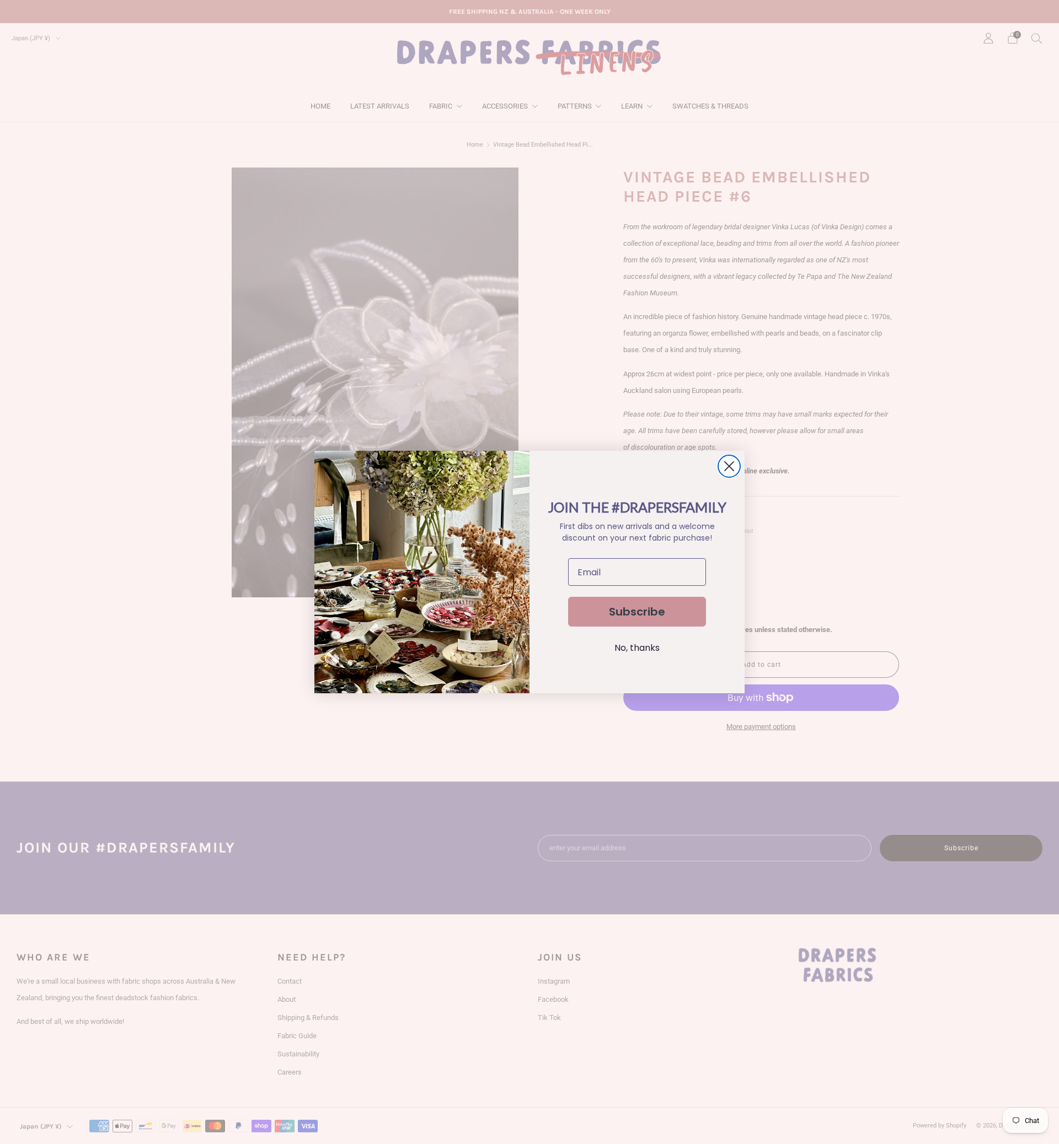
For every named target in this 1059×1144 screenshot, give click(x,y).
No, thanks (637, 647)
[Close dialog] (729, 466)
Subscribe (637, 611)
